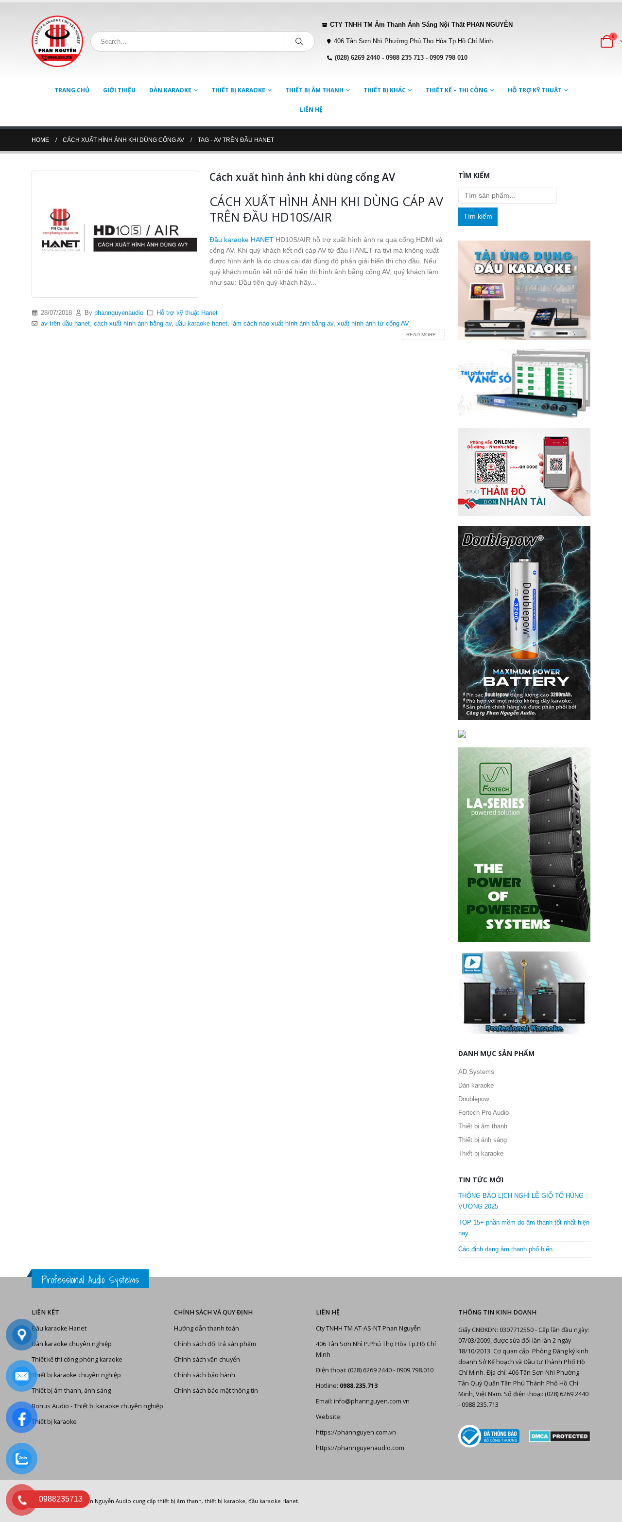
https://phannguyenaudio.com (360, 1448)
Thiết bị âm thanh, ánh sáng (71, 1390)
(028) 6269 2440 (357, 57)
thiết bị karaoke (225, 1501)
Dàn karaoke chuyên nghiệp (72, 1344)
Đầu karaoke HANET (241, 239)
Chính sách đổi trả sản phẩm (215, 1344)
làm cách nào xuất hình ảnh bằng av (282, 323)
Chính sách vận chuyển (207, 1359)
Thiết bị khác (384, 90)
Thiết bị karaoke (238, 90)
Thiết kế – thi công (457, 90)
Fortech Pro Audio (483, 1112)
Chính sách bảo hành (204, 1375)
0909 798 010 (448, 57)
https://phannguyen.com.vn (356, 1432)
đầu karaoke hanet (201, 323)
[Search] (299, 41)
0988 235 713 (405, 57)
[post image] (116, 234)
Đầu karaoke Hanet (59, 1328)
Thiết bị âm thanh (314, 90)
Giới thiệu (119, 90)
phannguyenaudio (118, 313)
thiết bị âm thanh (179, 1501)
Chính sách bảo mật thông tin (216, 1390)
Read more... (423, 334)
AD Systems (476, 1071)
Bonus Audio (50, 1406)
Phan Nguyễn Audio (105, 1501)
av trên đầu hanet (65, 323)
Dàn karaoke (170, 90)
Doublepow (473, 1099)
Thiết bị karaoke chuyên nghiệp (76, 1375)
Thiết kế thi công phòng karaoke (77, 1359)
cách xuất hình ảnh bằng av (133, 323)
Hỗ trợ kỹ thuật (535, 90)
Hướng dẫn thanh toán (206, 1328)
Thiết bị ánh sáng (482, 1139)
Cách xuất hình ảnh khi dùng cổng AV (302, 177)
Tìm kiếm (478, 216)
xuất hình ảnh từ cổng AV (373, 323)
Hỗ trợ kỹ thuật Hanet (187, 313)
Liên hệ (311, 109)
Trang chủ (71, 90)
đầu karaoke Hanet (273, 1501)
